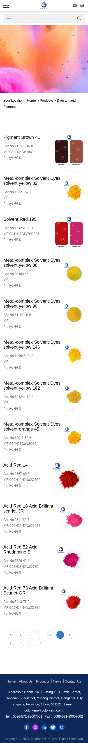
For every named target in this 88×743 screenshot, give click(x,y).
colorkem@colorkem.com (43, 710)
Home (31, 100)
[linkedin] (44, 727)
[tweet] (53, 727)
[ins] (35, 727)
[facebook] (26, 727)
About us (26, 681)
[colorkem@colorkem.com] (62, 727)
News (57, 681)
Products (46, 100)
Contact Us (73, 681)
